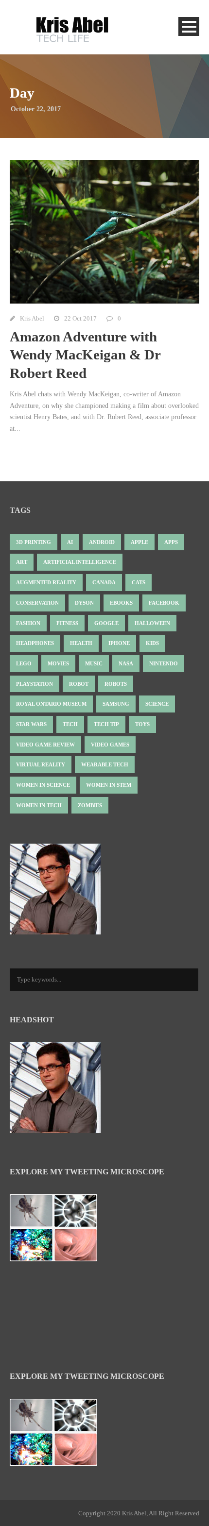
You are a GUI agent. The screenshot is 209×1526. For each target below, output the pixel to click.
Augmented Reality (46, 582)
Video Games (110, 744)
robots (115, 684)
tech (70, 724)
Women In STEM (108, 785)
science (157, 704)
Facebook (164, 603)
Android (102, 542)
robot (78, 684)
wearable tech (104, 764)
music (94, 663)
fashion (28, 623)
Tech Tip (106, 724)
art (21, 562)
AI (70, 542)
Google (106, 623)
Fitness (67, 623)
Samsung (116, 704)
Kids (152, 643)
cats (138, 582)
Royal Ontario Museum (51, 704)
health (81, 643)
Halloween (152, 623)
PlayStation (34, 684)
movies (58, 663)
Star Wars (31, 724)
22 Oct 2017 (80, 318)
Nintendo (163, 663)
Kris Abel (32, 318)
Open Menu (188, 26)
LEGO (24, 663)
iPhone (119, 643)
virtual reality (40, 764)
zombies (90, 805)
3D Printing (33, 542)
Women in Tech (39, 805)
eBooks (121, 603)
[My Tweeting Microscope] (58, 1231)
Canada (104, 582)
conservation (37, 603)
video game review (45, 744)
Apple (139, 542)
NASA (126, 663)
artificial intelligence (79, 562)
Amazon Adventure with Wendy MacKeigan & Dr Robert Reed (85, 355)
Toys (142, 724)
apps (171, 542)
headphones (35, 643)
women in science (43, 785)
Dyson (84, 603)
